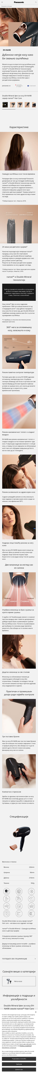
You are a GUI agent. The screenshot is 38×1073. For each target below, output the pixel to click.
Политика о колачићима (21, 295)
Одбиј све (19, 1064)
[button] (12, 105)
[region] (19, 1041)
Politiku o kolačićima (25, 1046)
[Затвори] (36, 1012)
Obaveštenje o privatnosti (9, 1048)
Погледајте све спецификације (14, 959)
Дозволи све (19, 1069)
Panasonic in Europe (6, 6)
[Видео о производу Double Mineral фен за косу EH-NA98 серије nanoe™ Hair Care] (5, 105)
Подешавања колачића (19, 1059)
